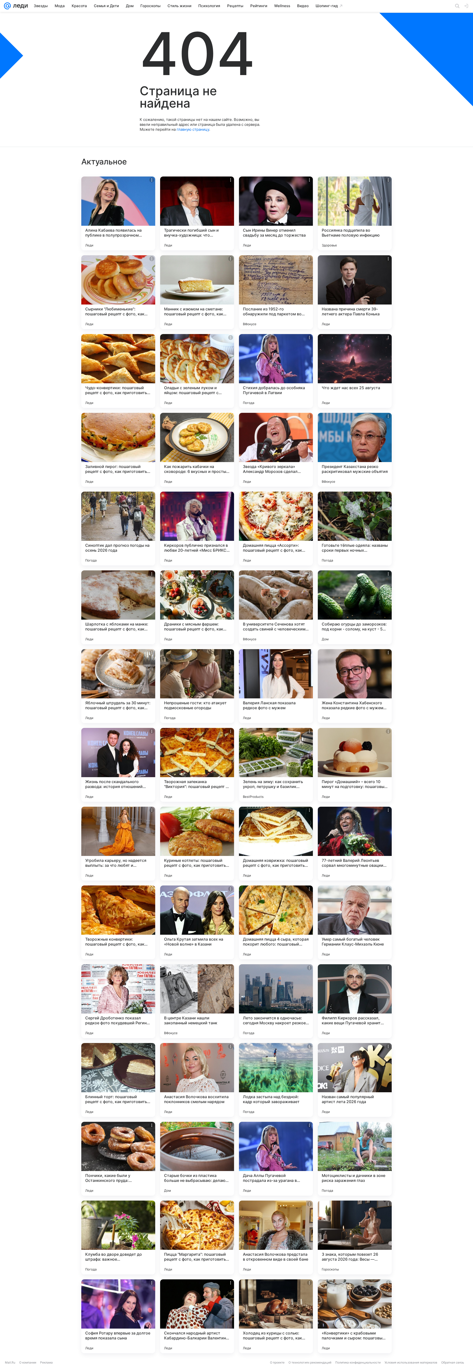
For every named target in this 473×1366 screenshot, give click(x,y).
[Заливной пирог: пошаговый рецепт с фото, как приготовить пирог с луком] (118, 450)
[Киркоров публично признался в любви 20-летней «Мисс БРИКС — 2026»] (197, 528)
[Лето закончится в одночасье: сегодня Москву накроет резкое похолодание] (276, 1001)
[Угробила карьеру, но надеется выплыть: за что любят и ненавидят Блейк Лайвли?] (118, 844)
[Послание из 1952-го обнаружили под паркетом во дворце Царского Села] (276, 292)
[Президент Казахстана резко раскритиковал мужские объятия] (355, 450)
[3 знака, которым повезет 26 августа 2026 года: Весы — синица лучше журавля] (355, 1237)
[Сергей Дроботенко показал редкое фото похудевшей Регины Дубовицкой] (118, 1001)
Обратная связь (452, 1362)
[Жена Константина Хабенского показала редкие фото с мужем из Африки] (355, 686)
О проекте (277, 1362)
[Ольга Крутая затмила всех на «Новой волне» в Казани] (197, 922)
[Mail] (7, 6)
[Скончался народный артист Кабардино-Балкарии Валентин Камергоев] (197, 1316)
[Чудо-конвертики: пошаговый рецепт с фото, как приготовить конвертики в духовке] (118, 371)
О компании (27, 1362)
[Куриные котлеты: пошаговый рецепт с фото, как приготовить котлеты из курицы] (197, 844)
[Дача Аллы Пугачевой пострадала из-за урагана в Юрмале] (276, 1159)
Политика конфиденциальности (358, 1362)
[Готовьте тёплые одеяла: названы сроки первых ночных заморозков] (355, 528)
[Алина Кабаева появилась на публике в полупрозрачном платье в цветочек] (118, 213)
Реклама (46, 1362)
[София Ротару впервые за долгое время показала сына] (118, 1316)
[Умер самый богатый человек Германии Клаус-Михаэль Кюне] (355, 922)
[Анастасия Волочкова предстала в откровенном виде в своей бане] (276, 1237)
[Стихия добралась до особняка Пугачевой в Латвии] (276, 371)
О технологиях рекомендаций (309, 1362)
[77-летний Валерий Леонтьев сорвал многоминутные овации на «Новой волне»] (355, 844)
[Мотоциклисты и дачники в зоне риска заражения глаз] (355, 1159)
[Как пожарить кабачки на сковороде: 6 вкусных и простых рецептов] (197, 450)
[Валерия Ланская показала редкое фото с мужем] (276, 686)
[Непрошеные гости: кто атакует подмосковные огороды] (197, 686)
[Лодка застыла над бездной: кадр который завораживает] (276, 1080)
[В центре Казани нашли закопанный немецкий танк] (197, 1001)
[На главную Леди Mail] (19, 6)
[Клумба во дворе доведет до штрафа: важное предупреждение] (118, 1237)
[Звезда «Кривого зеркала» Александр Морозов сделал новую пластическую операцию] (276, 450)
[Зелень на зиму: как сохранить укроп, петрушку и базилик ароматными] (276, 765)
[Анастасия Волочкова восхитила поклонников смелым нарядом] (197, 1080)
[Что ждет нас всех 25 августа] (355, 371)
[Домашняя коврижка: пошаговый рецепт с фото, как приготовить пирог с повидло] (276, 844)
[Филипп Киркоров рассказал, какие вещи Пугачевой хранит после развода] (355, 1001)
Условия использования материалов (411, 1362)
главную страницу (193, 129)
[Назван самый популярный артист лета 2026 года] (355, 1080)
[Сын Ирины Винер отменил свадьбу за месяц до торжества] (276, 213)
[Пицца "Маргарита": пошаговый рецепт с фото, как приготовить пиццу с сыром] (197, 1237)
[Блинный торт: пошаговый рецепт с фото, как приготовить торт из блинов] (118, 1080)
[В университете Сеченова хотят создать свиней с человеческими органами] (276, 607)
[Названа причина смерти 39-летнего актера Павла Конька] (355, 292)
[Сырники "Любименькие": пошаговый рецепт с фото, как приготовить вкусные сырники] (118, 292)
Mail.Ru (10, 1362)
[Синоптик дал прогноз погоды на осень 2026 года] (118, 528)
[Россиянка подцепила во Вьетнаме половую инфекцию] (355, 213)
